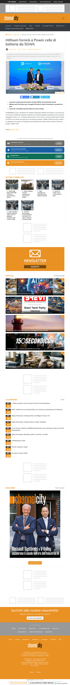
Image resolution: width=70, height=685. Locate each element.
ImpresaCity (33, 2)
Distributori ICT (60, 26)
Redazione (35, 639)
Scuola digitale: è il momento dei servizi (19, 367)
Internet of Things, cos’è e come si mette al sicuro (57, 193)
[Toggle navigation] (63, 18)
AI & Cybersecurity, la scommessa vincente (20, 294)
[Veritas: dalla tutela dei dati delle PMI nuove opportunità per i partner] (12, 184)
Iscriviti (59, 143)
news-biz (16, 34)
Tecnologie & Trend (48, 26)
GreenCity (55, 628)
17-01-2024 (22, 49)
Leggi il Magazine (35, 563)
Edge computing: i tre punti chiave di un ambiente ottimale (42, 193)
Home (9, 34)
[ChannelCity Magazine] (35, 524)
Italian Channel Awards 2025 (15, 28)
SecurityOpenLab (45, 2)
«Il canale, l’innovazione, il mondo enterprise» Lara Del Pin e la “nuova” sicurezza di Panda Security (27, 215)
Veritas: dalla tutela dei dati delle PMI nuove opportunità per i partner (11, 194)
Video (30, 26)
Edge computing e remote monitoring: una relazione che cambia (27, 194)
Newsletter (30, 28)
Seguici (59, 156)
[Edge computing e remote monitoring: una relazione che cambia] (27, 184)
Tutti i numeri (59, 488)
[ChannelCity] (11, 18)
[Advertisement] (37, 600)
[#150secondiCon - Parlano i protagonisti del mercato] (35, 341)
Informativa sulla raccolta (18, 683)
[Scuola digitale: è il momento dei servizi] (35, 360)
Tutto (62, 399)
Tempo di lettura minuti (35, 49)
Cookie (31, 672)
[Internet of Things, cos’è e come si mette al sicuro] (58, 184)
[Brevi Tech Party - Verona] (35, 305)
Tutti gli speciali (59, 276)
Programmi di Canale (20, 26)
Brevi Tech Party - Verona (15, 312)
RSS (60, 639)
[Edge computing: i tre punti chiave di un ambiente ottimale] (42, 184)
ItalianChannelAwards (36, 632)
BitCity (14, 628)
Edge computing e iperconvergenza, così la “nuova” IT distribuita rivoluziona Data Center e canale (12, 215)
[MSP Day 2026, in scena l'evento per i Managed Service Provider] (35, 323)
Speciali (17, 639)
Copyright (44, 639)
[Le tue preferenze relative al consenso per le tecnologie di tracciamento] (61, 683)
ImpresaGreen (22, 632)
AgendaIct (49, 632)
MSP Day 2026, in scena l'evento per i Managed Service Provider (27, 330)
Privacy (38, 672)
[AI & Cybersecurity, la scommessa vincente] (35, 286)
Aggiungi (58, 150)
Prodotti (37, 26)
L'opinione (8, 26)
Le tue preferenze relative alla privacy (42, 683)
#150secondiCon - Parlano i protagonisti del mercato (23, 349)
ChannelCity (23, 2)
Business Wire (12, 49)
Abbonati (58, 163)
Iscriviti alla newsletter (35, 618)
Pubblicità (53, 639)
